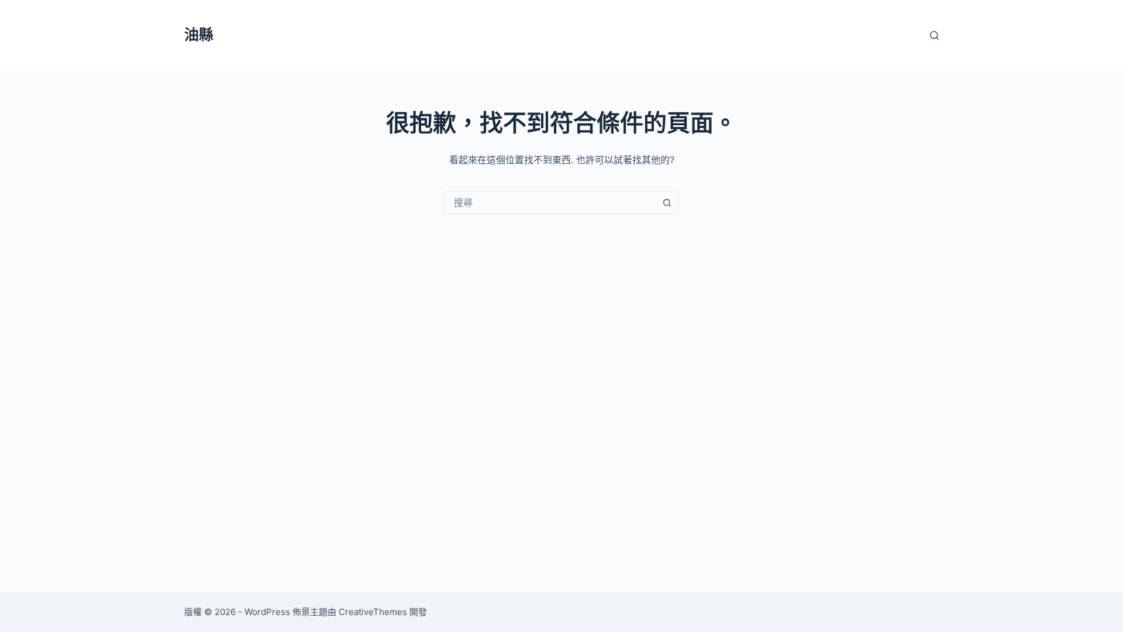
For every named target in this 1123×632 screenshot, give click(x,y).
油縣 (198, 34)
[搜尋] (934, 35)
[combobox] (550, 202)
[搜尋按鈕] (667, 202)
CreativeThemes (373, 611)
